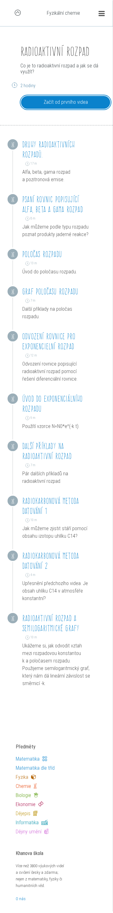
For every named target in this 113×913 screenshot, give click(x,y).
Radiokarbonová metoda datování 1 (50, 506)
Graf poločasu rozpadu (50, 291)
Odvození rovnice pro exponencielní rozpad (48, 341)
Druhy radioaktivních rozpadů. (48, 149)
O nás (21, 898)
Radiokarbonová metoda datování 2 (50, 560)
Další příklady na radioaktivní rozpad (47, 451)
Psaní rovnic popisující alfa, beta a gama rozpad (52, 204)
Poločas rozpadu (42, 254)
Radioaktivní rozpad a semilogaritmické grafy (50, 623)
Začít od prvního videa (66, 102)
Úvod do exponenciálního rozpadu (52, 403)
